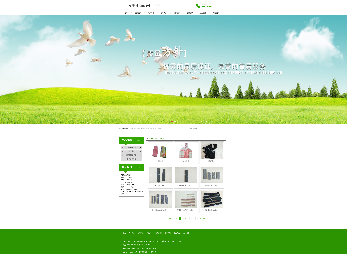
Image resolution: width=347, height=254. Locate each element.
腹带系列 (131, 151)
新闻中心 (151, 13)
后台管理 (153, 252)
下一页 (198, 218)
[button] (172, 121)
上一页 (175, 218)
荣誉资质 (190, 13)
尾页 (204, 218)
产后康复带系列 (131, 147)
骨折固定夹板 (131, 159)
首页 (126, 13)
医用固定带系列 (131, 155)
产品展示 (164, 13)
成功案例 (177, 13)
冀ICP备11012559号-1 (174, 241)
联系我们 (216, 13)
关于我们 (138, 13)
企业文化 (203, 13)
